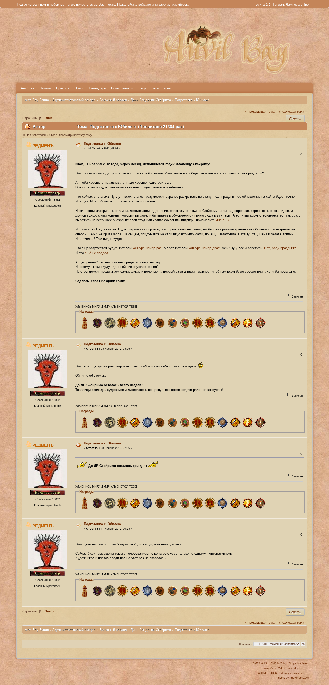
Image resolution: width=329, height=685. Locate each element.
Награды (86, 311)
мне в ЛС (223, 219)
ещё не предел (96, 252)
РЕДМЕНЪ (43, 145)
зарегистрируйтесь (173, 4)
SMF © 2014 (278, 663)
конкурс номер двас (204, 247)
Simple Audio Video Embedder (280, 667)
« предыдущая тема (260, 111)
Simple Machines (299, 663)
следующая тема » (293, 111)
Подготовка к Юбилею (102, 143)
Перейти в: (246, 644)
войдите (144, 4)
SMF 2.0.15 (260, 663)
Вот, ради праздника (280, 247)
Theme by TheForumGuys (292, 677)
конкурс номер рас (147, 247)
